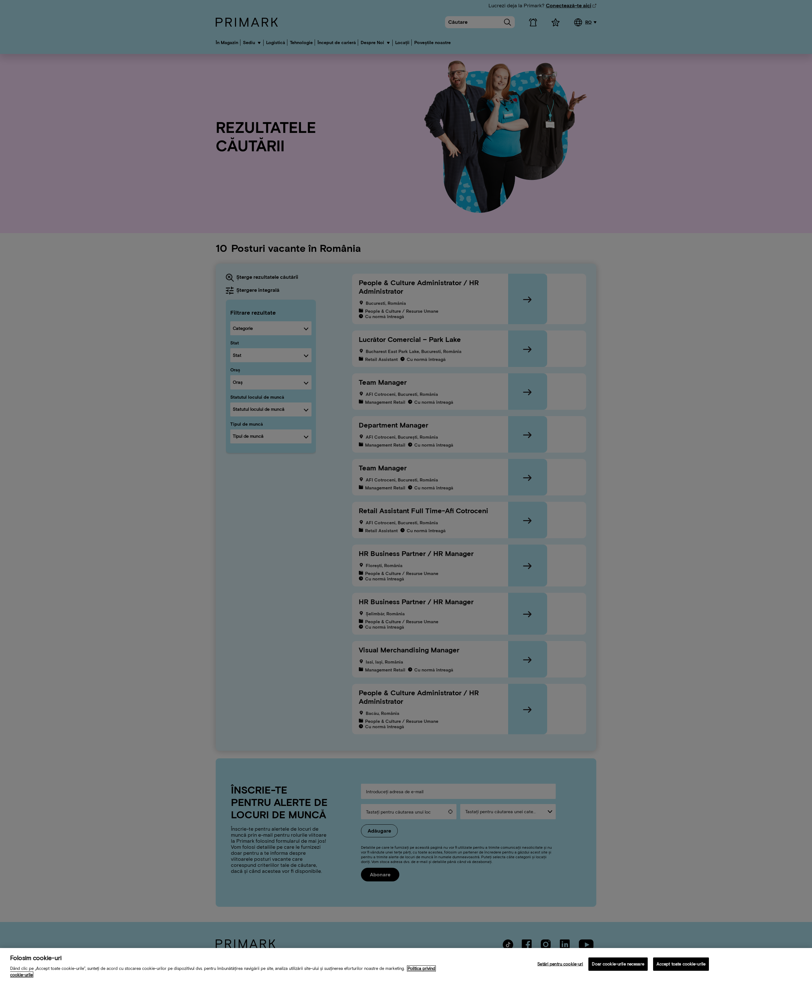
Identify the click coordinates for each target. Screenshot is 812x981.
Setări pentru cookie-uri (560, 964)
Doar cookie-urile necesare (618, 964)
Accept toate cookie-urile (681, 964)
